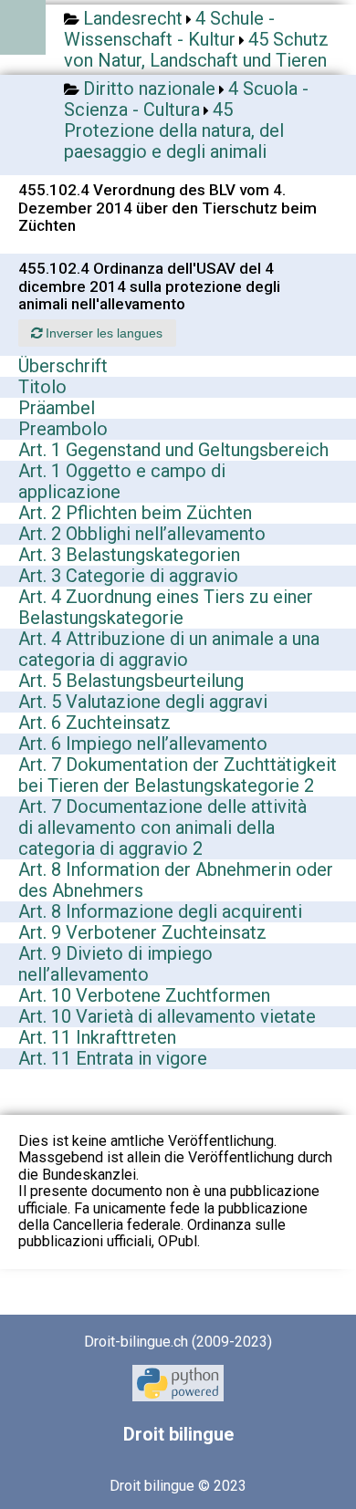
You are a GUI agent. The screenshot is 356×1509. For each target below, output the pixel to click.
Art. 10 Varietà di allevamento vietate (167, 1016)
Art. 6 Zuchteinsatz (94, 723)
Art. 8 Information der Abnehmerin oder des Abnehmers (175, 880)
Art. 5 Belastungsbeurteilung (131, 681)
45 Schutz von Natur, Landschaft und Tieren (196, 49)
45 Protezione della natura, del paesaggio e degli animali (174, 130)
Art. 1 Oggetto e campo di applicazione (121, 481)
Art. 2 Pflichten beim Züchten (135, 513)
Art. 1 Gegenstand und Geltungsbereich (173, 450)
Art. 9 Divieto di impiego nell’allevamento (115, 963)
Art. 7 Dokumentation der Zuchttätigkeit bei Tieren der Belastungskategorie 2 (177, 775)
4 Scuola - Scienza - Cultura (186, 99)
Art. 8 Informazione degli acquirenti (160, 911)
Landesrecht (133, 18)
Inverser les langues (102, 333)
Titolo (42, 387)
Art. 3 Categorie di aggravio (128, 576)
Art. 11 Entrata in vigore (112, 1058)
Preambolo (63, 429)
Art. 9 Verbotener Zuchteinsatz (142, 932)
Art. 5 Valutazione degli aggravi (142, 702)
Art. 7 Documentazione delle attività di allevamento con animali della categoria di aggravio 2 (162, 827)
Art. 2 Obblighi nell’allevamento (142, 534)
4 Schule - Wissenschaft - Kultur (169, 28)
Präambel (56, 408)
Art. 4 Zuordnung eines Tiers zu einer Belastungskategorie (165, 607)
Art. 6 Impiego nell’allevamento (142, 743)
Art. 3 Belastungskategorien (129, 555)
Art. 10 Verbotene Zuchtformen (144, 995)
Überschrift (63, 366)
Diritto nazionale (149, 88)
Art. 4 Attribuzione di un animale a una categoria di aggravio (168, 649)
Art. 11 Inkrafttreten (97, 1037)
